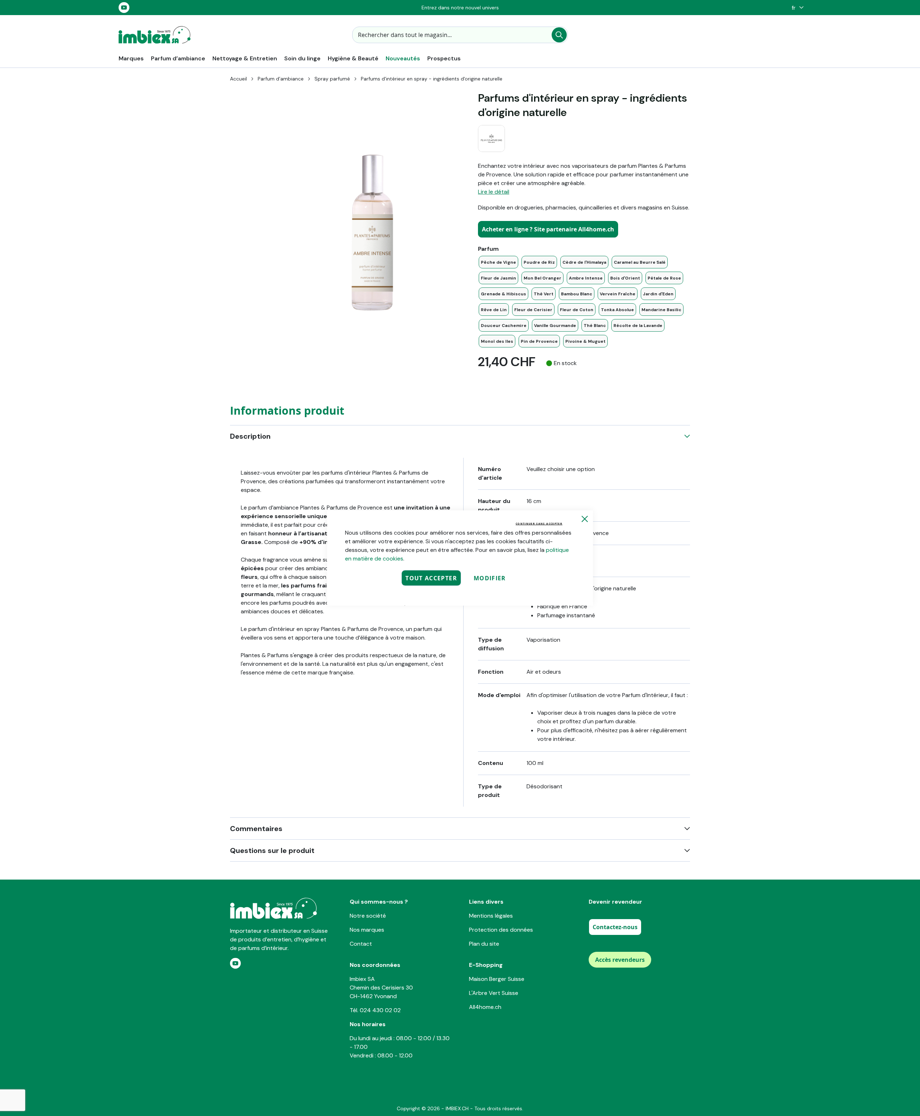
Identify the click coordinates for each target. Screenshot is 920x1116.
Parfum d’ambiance (281, 78)
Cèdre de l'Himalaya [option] (584, 262)
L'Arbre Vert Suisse (493, 993)
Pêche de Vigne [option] (498, 262)
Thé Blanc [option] (595, 325)
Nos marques (367, 929)
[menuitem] (131, 58)
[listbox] (584, 301)
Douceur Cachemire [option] (503, 325)
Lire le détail (493, 191)
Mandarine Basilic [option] (661, 310)
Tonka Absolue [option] (617, 310)
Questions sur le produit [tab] (272, 850)
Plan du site (484, 943)
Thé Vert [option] (543, 294)
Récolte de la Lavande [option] (637, 325)
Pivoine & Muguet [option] (585, 341)
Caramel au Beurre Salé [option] (640, 262)
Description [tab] (250, 436)
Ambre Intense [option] (586, 278)
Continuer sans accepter (539, 523)
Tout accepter (431, 578)
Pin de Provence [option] (539, 341)
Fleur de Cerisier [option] (533, 310)
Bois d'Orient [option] (625, 278)
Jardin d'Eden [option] (658, 294)
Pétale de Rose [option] (664, 278)
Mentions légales (491, 915)
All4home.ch (485, 1007)
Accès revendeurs (620, 960)
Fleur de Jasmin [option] (498, 278)
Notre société (368, 915)
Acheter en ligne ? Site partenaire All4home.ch (548, 229)
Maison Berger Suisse (496, 979)
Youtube (124, 7)
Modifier (490, 578)
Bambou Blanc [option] (576, 294)
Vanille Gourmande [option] (555, 325)
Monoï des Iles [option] (497, 341)
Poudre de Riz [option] (539, 262)
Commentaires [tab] (256, 828)
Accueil (238, 78)
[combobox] (460, 35)
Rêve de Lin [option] (494, 310)
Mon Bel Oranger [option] (542, 278)
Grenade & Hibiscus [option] (503, 294)
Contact (361, 943)
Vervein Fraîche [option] (617, 294)
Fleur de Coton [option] (576, 310)
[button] (796, 7)
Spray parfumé (332, 78)
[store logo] (154, 34)
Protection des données (501, 929)
